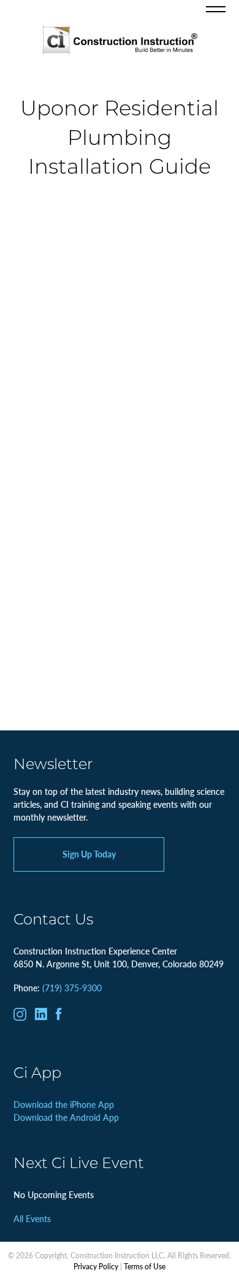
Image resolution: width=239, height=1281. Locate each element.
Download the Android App (66, 1117)
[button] (216, 9)
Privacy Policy (96, 1266)
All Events (32, 1218)
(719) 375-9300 (72, 987)
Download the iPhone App (63, 1104)
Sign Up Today (89, 854)
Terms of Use (144, 1266)
